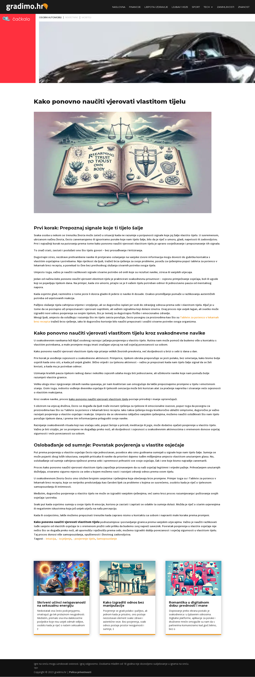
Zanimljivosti (225, 7)
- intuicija (50, 538)
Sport (196, 7)
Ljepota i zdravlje (156, 7)
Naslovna (118, 7)
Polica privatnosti (80, 672)
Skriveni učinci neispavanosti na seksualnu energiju (61, 604)
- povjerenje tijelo (84, 538)
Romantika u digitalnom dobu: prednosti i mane (189, 604)
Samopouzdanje (107, 538)
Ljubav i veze (180, 7)
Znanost (243, 7)
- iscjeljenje (64, 538)
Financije (135, 7)
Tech (207, 7)
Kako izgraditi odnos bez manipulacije (123, 604)
